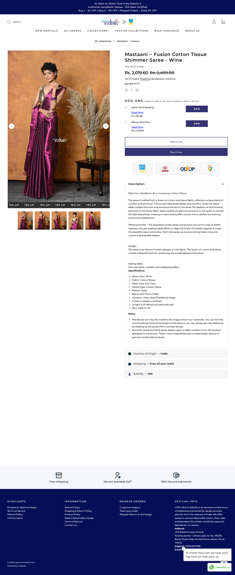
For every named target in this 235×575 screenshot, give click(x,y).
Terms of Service (16, 511)
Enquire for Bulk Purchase (21, 507)
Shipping (145, 78)
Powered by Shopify (16, 566)
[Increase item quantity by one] (137, 91)
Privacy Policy (72, 514)
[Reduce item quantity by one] (126, 91)
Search (17, 21)
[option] (59, 127)
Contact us (71, 525)
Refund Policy (15, 514)
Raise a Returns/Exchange (79, 518)
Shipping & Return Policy (78, 511)
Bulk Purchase (167, 30)
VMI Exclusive (15, 518)
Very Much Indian (134, 66)
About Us (192, 30)
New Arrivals (46, 30)
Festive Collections (132, 30)
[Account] (214, 22)
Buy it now (176, 152)
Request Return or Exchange (136, 514)
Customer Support (130, 507)
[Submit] (11, 22)
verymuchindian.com (25, 562)
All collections (102, 41)
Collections (97, 30)
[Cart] (223, 22)
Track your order (129, 511)
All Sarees (73, 30)
